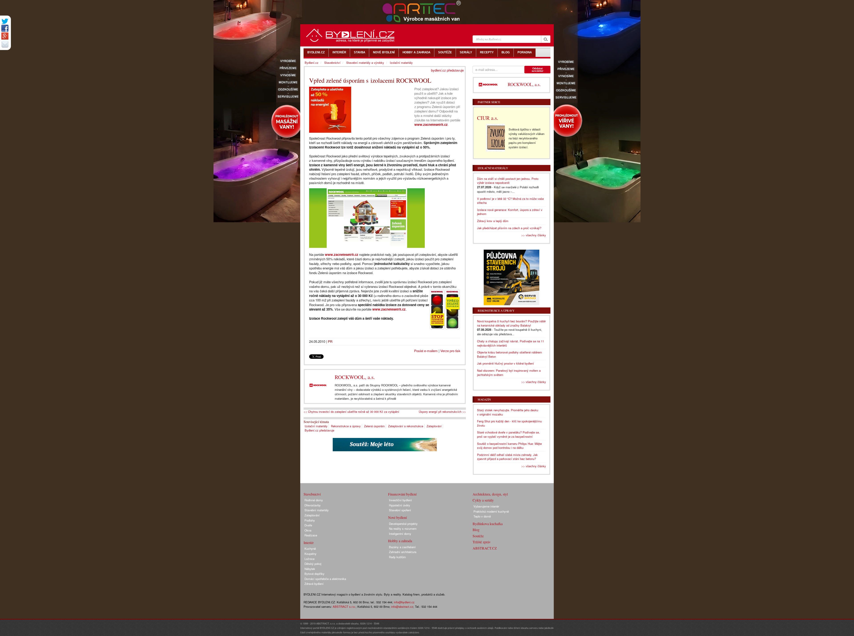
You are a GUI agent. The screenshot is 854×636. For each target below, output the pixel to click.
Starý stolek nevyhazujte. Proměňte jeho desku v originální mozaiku (507, 412)
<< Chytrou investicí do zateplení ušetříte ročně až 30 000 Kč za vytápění (351, 412)
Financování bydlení (402, 494)
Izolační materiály (316, 426)
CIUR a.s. (487, 117)
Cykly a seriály (483, 500)
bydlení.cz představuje (447, 70)
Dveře (308, 525)
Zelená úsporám (374, 426)
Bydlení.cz (311, 62)
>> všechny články (533, 235)
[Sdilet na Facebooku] (4, 28)
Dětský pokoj (312, 564)
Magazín (484, 399)
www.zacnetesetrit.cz (431, 124)
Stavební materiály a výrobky (365, 62)
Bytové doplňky (314, 574)
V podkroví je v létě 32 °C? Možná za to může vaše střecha (510, 201)
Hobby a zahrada (400, 540)
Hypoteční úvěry (399, 505)
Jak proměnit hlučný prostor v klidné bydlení (505, 363)
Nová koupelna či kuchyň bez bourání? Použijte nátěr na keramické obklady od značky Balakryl (511, 323)
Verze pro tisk (450, 350)
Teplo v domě (482, 516)
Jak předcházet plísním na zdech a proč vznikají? (509, 228)
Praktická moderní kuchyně (491, 511)
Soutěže (478, 536)
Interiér (309, 542)
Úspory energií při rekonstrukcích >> (442, 412)
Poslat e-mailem (426, 350)
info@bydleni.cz (404, 602)
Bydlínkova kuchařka (488, 523)
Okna (307, 530)
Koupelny (310, 554)
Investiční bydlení (400, 500)
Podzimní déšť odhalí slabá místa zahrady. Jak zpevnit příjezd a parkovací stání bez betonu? (507, 457)
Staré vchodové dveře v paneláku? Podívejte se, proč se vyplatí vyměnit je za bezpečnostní (508, 434)
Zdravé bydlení (314, 584)
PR (330, 341)
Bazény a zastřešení (402, 547)
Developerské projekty (403, 524)
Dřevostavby (312, 505)
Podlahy (309, 520)
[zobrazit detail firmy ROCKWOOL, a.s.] (318, 385)
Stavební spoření (400, 510)
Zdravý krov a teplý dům (492, 221)
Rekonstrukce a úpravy (346, 426)
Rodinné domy (313, 500)
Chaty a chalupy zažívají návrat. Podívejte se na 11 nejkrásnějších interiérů (510, 343)
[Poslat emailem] (5, 44)
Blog (476, 529)
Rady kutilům (397, 557)
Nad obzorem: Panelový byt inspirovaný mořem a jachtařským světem (509, 372)
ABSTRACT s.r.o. (344, 606)
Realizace (310, 535)
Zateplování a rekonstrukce (405, 426)
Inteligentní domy (400, 534)
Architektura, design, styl (490, 494)
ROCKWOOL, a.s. (355, 377)
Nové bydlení (397, 517)
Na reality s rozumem (403, 528)
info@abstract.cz (402, 606)
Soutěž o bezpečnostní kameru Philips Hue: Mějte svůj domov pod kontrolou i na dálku (509, 445)
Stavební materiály (316, 510)
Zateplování (434, 426)
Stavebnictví (332, 62)
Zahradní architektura (402, 552)
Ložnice (309, 559)
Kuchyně (310, 548)
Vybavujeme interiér (486, 506)
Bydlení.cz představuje (319, 430)
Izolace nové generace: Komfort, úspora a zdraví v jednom (509, 212)
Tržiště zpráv (482, 542)
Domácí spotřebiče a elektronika (325, 579)
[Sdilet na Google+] (4, 36)
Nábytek (309, 569)
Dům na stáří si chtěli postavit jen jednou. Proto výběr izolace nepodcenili (507, 181)
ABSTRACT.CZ (485, 548)
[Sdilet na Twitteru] (4, 21)
